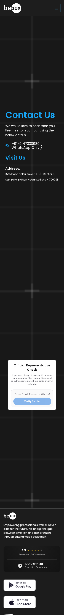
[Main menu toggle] (56, 8)
